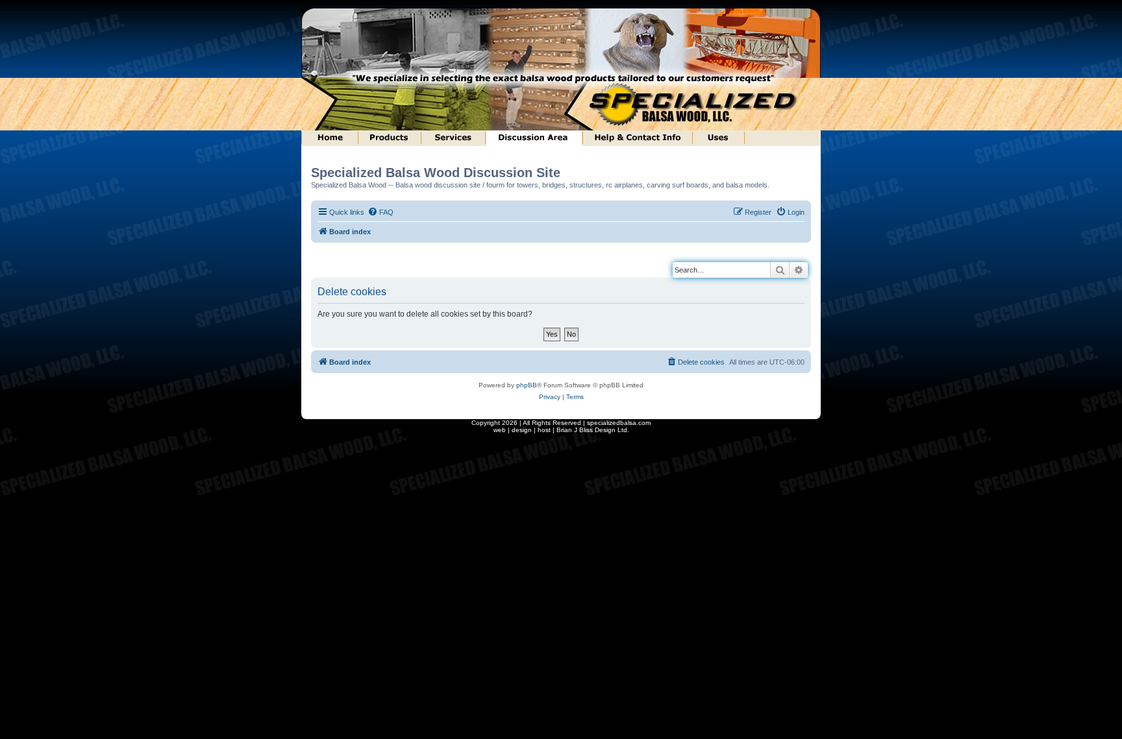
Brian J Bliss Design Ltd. (592, 429)
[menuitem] (380, 212)
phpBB (526, 385)
